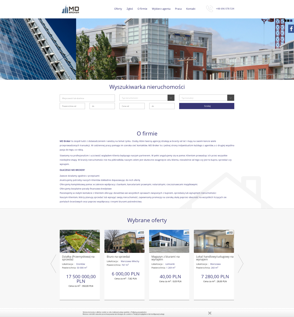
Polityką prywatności (138, 312)
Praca (178, 8)
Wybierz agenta (161, 8)
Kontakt (190, 8)
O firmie (142, 8)
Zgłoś (130, 8)
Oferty (118, 8)
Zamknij (209, 313)
